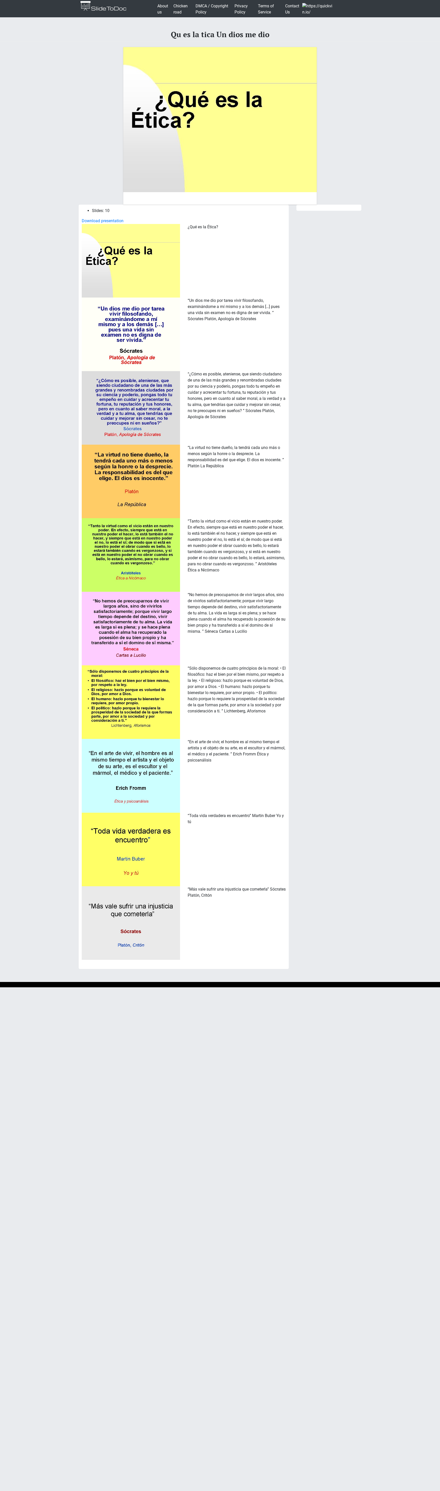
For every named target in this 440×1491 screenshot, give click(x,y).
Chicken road (180, 9)
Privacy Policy (241, 9)
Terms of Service (266, 9)
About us (162, 9)
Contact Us (292, 9)
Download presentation (102, 220)
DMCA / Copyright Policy (212, 9)
